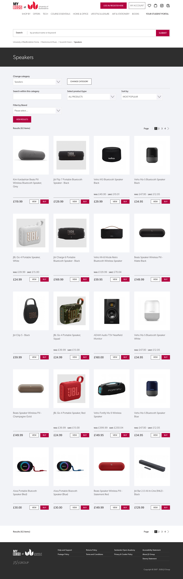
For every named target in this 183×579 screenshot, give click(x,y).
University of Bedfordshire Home (26, 42)
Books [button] (135, 14)
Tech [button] (45, 14)
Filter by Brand (20, 105)
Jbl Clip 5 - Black (21, 335)
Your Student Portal (157, 14)
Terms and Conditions (94, 554)
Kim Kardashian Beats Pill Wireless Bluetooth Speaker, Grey (27, 183)
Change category (21, 76)
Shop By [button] (26, 14)
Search (19, 33)
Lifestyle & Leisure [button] (100, 14)
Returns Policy (91, 550)
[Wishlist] (149, 6)
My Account (137, 6)
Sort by (124, 91)
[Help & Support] (168, 6)
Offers (36, 14)
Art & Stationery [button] (120, 14)
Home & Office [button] (80, 14)
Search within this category (26, 91)
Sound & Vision (65, 42)
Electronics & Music (49, 42)
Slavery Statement (150, 559)
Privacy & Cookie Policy (123, 554)
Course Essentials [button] (60, 14)
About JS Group (149, 554)
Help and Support (65, 550)
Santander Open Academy (124, 550)
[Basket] (156, 6)
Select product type (76, 91)
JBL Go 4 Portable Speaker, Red (69, 413)
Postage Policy (63, 554)
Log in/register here (113, 6)
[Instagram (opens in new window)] (162, 6)
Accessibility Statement (152, 550)
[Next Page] (168, 128)
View (34, 202)
